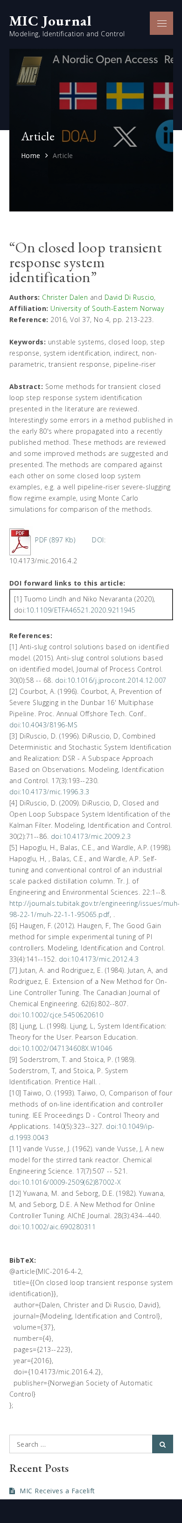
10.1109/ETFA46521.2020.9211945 (81, 610)
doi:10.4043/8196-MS (43, 724)
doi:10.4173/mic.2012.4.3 (99, 959)
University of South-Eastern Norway (107, 308)
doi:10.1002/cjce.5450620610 (56, 1014)
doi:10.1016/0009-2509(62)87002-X (65, 1182)
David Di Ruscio (129, 297)
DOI (98, 539)
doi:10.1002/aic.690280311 (52, 1226)
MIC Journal (50, 20)
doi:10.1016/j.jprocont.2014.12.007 (111, 680)
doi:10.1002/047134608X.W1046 (60, 1048)
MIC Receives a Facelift (57, 1490)
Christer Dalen (65, 297)
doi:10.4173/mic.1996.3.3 (49, 791)
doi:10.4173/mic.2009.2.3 (91, 836)
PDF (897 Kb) (55, 539)
